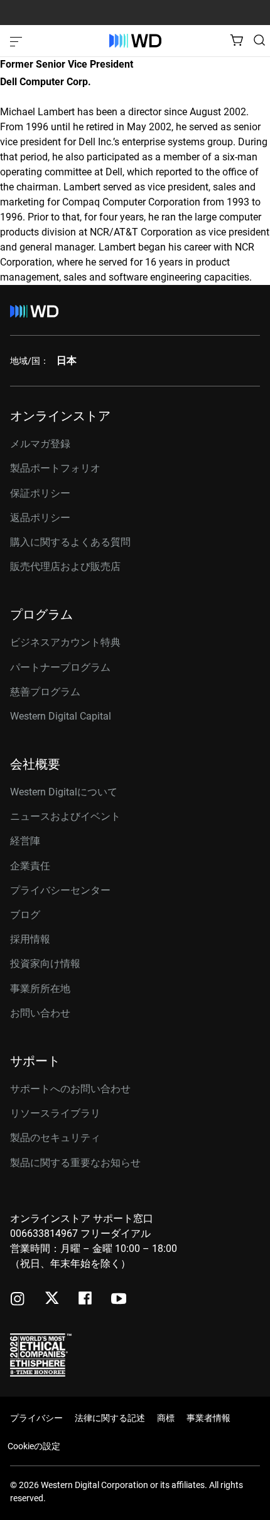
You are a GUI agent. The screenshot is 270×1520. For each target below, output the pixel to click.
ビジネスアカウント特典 (65, 642)
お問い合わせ (40, 1013)
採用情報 (30, 939)
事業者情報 (208, 1418)
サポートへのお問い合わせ (70, 1089)
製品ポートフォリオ (55, 468)
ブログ (25, 915)
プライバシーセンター (60, 890)
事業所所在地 (40, 989)
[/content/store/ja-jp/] (135, 41)
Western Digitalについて (63, 792)
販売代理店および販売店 (65, 566)
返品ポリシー (40, 518)
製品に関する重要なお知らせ (75, 1163)
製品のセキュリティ (55, 1138)
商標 (166, 1418)
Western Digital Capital (60, 716)
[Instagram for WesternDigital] (17, 1299)
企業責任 (30, 866)
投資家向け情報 (45, 963)
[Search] (259, 40)
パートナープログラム (60, 667)
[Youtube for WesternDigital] (118, 1299)
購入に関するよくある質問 (70, 542)
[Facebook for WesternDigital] (86, 1299)
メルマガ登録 (40, 444)
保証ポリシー (40, 493)
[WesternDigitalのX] (52, 1299)
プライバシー (36, 1418)
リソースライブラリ (55, 1113)
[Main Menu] (17, 40)
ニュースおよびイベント (65, 816)
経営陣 (25, 841)
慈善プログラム (45, 692)
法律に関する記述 (110, 1418)
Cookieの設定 (34, 1446)
